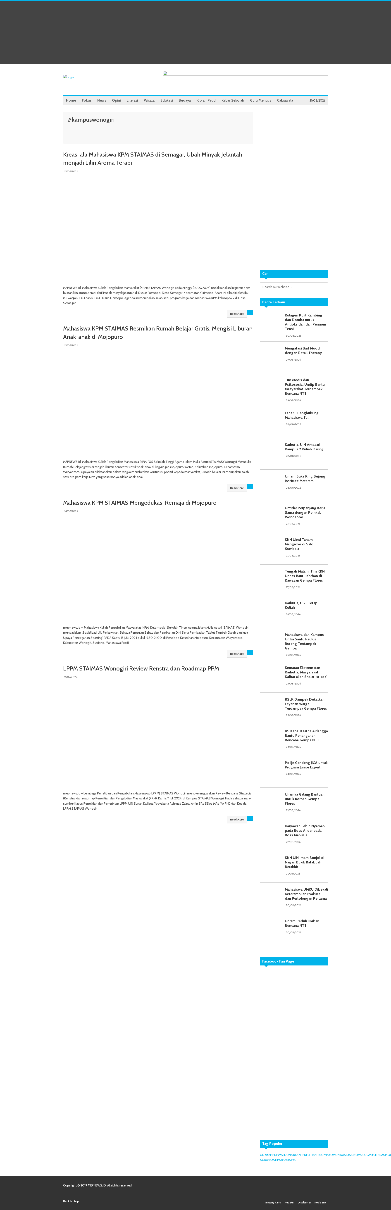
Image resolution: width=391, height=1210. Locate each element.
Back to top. (71, 1201)
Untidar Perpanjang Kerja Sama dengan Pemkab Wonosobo (305, 512)
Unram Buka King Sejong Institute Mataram (305, 478)
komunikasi (338, 1155)
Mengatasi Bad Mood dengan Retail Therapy (303, 350)
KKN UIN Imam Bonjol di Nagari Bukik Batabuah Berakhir (304, 862)
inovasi (358, 1155)
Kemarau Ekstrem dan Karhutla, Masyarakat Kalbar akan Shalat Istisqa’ (306, 672)
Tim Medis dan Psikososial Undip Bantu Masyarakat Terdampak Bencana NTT (305, 387)
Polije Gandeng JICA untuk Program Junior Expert (306, 765)
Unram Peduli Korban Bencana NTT (302, 923)
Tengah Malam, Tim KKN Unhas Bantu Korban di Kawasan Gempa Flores (305, 575)
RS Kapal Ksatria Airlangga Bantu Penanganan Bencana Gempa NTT (306, 735)
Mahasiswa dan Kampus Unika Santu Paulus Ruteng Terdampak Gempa (304, 641)
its (319, 1155)
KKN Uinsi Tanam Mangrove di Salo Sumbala (299, 544)
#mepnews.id (276, 1155)
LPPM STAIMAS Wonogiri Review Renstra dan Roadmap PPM (141, 668)
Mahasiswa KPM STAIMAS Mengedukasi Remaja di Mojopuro (140, 502)
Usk (350, 1155)
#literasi (378, 1155)
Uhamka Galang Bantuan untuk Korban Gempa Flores (304, 799)
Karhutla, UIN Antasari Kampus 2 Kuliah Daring (304, 446)
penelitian (309, 1155)
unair (290, 1155)
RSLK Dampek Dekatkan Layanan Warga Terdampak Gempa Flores (306, 704)
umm (325, 1155)
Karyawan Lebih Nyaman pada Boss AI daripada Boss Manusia (305, 830)
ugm (367, 1155)
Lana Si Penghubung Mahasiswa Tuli (302, 415)
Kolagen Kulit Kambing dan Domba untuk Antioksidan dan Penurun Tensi (305, 322)
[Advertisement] (195, 32)
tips (277, 1160)
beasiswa (288, 1160)
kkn (298, 1155)
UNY (263, 1155)
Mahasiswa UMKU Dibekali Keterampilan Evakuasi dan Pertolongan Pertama (306, 894)
